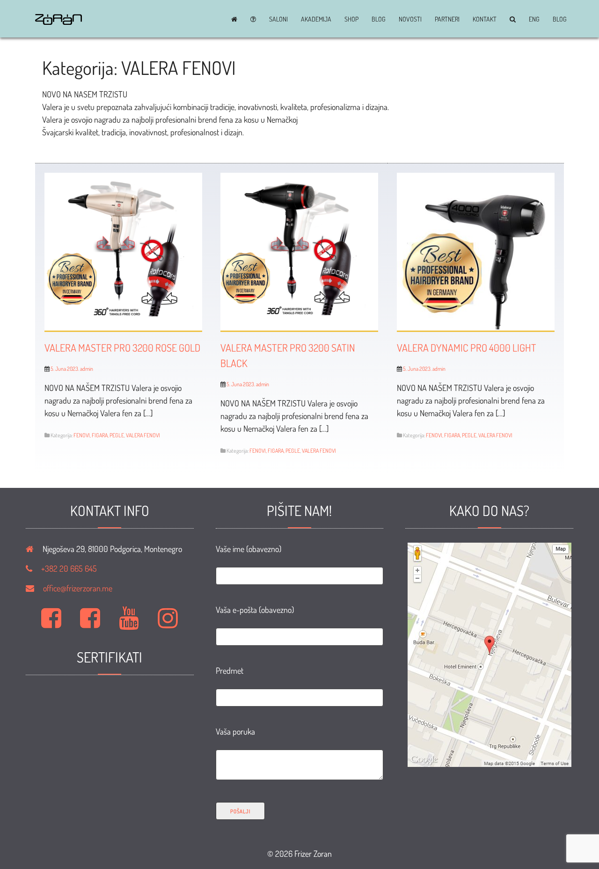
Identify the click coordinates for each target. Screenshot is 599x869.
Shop (351, 19)
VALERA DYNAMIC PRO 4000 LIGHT (466, 347)
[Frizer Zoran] (58, 21)
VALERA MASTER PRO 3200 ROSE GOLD (122, 347)
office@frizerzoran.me (77, 588)
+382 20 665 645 (69, 568)
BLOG (379, 19)
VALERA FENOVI (143, 435)
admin (86, 368)
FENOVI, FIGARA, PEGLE (98, 435)
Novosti (410, 19)
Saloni (278, 19)
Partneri (447, 19)
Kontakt (485, 19)
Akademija (316, 19)
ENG (534, 19)
